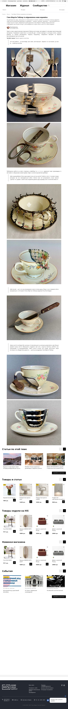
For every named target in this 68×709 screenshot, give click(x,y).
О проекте (4, 1)
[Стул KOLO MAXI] (9, 521)
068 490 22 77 (6, 700)
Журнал (24, 5)
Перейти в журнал (58, 473)
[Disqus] (34, 616)
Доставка (19, 1)
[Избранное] (63, 1)
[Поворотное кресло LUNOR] (42, 490)
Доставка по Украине (27, 699)
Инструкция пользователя (47, 689)
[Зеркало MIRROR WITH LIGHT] (26, 521)
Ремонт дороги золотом (22, 38)
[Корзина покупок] (65, 1)
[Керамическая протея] (9, 490)
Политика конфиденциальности (46, 686)
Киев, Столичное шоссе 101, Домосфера (57, 699)
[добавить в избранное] (15, 485)
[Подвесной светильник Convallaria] (58, 490)
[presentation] (60, 449)
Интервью (23, 9)
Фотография (62, 9)
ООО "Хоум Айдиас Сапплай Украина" (37, 705)
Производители (32, 692)
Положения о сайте (33, 687)
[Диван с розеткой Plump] (58, 521)
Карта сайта (31, 685)
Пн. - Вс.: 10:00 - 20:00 (40, 699)
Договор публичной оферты (47, 687)
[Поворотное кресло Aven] (26, 490)
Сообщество (40, 5)
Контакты (25, 1)
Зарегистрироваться (50, 1)
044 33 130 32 (6, 699)
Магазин (11, 5)
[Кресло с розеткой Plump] (42, 521)
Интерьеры (42, 9)
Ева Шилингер (14, 27)
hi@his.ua (16, 699)
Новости (4, 9)
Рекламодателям (12, 1)
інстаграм (40, 171)
